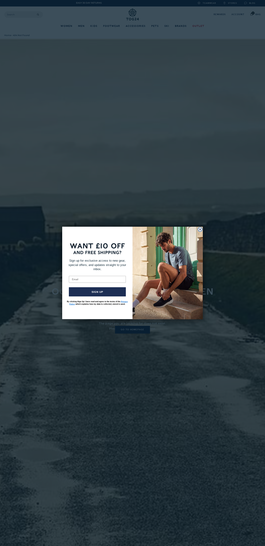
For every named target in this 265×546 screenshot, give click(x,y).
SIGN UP (97, 291)
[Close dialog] (200, 229)
